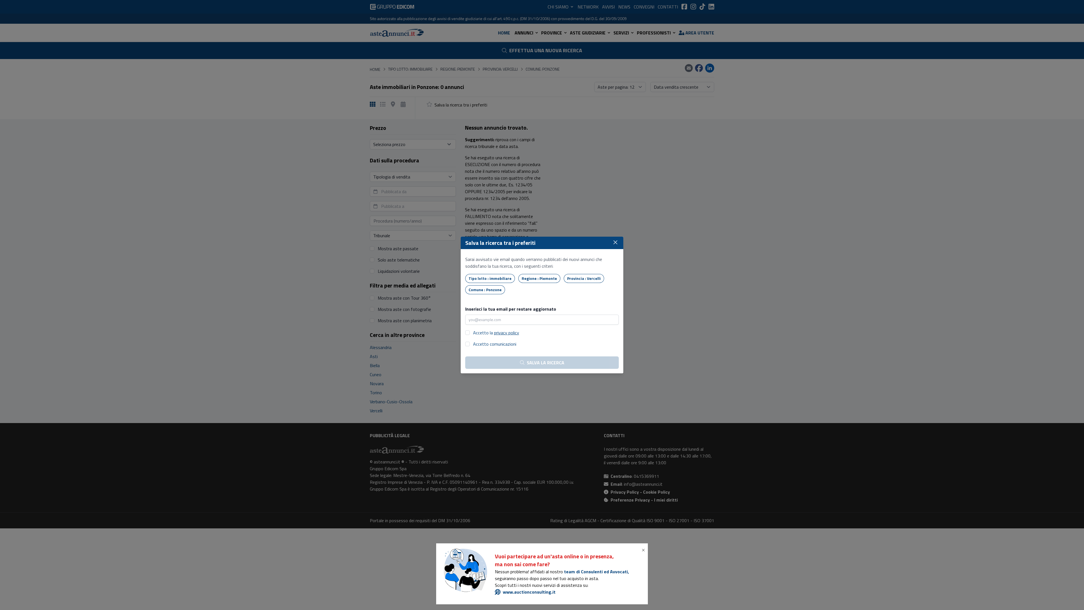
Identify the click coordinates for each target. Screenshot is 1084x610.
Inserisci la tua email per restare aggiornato (510, 309)
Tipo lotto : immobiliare (490, 278)
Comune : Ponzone (485, 290)
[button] (644, 550)
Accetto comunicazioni (494, 344)
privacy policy (506, 332)
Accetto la (496, 332)
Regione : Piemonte (539, 278)
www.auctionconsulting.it (529, 592)
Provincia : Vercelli (584, 278)
